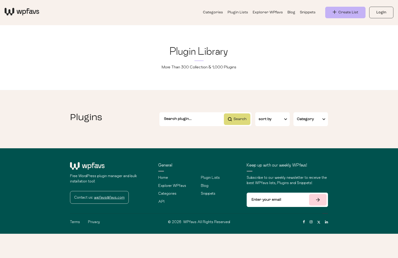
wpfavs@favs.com (109, 197)
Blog (291, 12)
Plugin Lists (238, 12)
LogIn (381, 12)
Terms (75, 222)
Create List (347, 12)
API (161, 201)
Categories (213, 12)
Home (163, 177)
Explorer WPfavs (268, 12)
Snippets (308, 12)
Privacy (94, 222)
